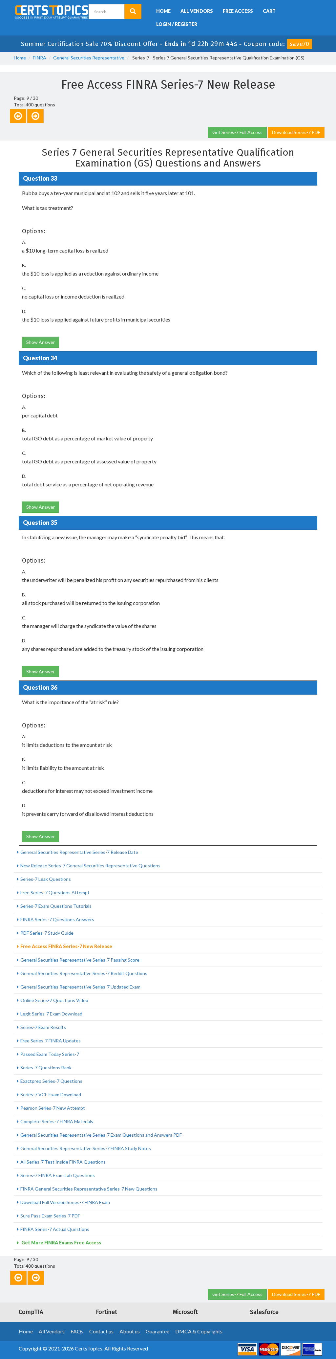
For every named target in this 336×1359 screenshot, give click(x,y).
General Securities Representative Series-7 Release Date (79, 852)
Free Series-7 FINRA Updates (50, 1040)
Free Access (238, 11)
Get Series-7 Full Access (237, 132)
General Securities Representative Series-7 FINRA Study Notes (85, 1148)
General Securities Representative (88, 57)
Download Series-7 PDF (296, 132)
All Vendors (196, 11)
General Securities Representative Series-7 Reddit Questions (83, 973)
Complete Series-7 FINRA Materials (56, 1121)
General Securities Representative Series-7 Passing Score (79, 960)
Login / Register (176, 24)
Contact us (101, 1331)
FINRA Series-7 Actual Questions (54, 1229)
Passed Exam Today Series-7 (49, 1054)
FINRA (39, 57)
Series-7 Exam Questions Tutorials (56, 906)
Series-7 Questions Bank (46, 1067)
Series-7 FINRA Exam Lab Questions (57, 1175)
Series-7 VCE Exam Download (50, 1094)
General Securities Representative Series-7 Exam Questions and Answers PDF (101, 1135)
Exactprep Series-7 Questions (51, 1081)
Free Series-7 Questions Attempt (55, 892)
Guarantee (157, 1331)
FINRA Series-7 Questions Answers (57, 919)
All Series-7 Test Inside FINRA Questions (63, 1162)
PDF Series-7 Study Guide (47, 933)
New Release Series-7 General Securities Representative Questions (90, 865)
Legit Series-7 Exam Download (51, 1013)
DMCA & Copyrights (198, 1331)
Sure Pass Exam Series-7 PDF (50, 1215)
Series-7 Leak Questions (45, 879)
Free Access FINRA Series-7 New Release (66, 946)
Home (163, 11)
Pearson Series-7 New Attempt (52, 1108)
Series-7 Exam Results (43, 1027)
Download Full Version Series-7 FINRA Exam (65, 1202)
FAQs (77, 1331)
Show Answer (40, 342)
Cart (269, 11)
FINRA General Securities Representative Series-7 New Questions (89, 1189)
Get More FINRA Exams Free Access (60, 1242)
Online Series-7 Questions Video (54, 1000)
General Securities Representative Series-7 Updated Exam (80, 987)
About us (129, 1331)
